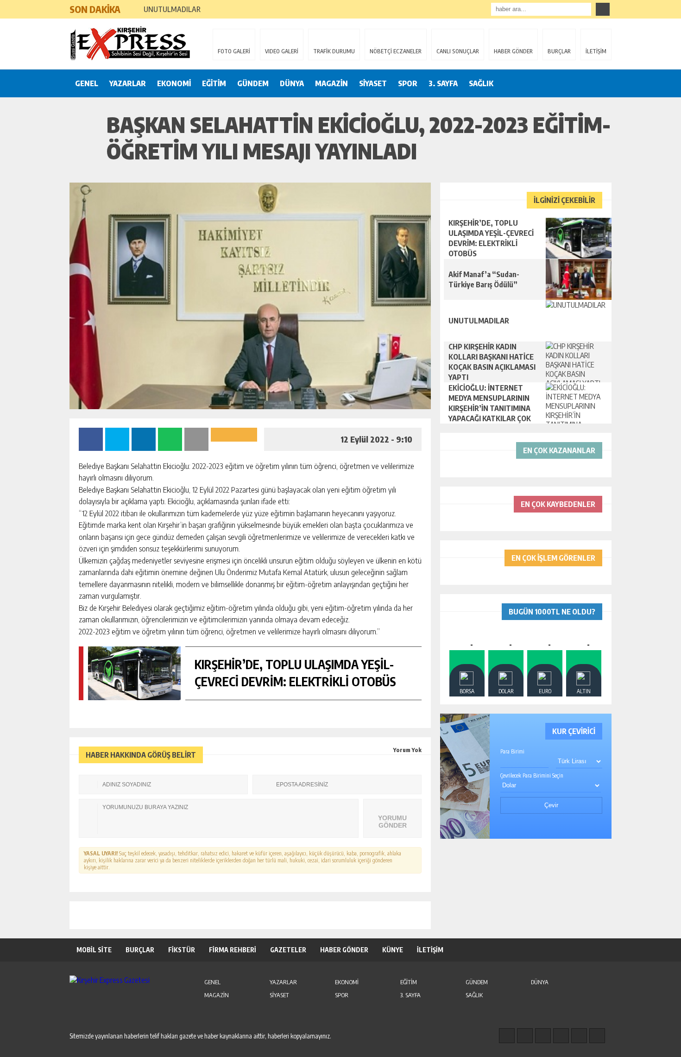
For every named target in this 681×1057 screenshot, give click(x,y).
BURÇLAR (559, 51)
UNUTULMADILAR (172, 9)
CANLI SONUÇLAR (457, 51)
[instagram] (525, 1035)
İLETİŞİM (596, 51)
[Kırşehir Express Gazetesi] (129, 43)
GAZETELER (288, 950)
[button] (131, 5)
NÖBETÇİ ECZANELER (396, 51)
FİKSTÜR (181, 950)
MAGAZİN (331, 83)
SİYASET (373, 83)
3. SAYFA (443, 83)
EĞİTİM (214, 83)
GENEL (86, 83)
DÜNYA (292, 83)
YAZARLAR (127, 83)
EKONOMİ (174, 83)
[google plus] (561, 1035)
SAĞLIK (481, 83)
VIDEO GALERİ (281, 51)
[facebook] (507, 1035)
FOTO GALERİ (234, 51)
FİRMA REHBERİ (232, 950)
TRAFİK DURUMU (334, 51)
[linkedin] (579, 1035)
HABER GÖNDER (513, 51)
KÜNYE (392, 950)
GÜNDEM (253, 83)
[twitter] (543, 1035)
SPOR (407, 83)
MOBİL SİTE (94, 950)
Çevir (551, 805)
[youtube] (597, 1035)
